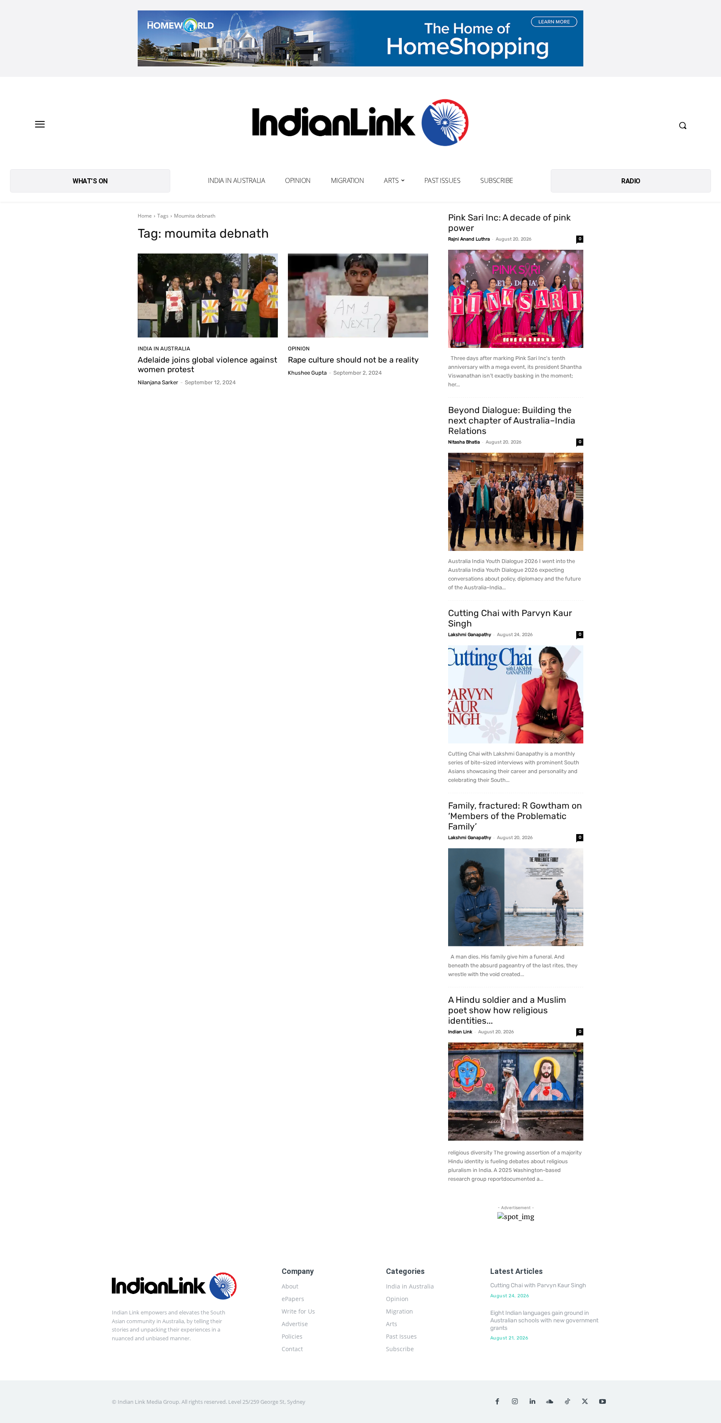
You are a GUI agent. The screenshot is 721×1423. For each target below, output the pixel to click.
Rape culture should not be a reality (353, 360)
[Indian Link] (360, 125)
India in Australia (164, 348)
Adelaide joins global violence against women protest (207, 364)
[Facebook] (497, 1401)
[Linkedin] (532, 1401)
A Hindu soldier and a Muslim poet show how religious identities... (507, 1010)
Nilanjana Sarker (158, 382)
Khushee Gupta (307, 373)
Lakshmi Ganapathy (469, 634)
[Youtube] (602, 1401)
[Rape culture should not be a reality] (358, 296)
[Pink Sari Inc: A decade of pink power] (515, 299)
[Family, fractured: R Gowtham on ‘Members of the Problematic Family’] (515, 897)
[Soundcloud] (550, 1401)
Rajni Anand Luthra (469, 239)
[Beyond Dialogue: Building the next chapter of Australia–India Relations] (515, 502)
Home (145, 215)
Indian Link (460, 1032)
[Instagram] (515, 1401)
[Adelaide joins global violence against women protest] (208, 296)
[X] (585, 1401)
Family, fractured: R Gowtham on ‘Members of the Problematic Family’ (515, 816)
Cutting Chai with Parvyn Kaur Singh (538, 1285)
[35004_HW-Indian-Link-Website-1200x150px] (360, 38)
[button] (683, 125)
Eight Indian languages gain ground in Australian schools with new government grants (544, 1320)
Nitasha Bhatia (464, 442)
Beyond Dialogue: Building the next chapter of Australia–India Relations (511, 420)
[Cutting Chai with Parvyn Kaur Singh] (515, 694)
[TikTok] (567, 1401)
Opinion (299, 348)
